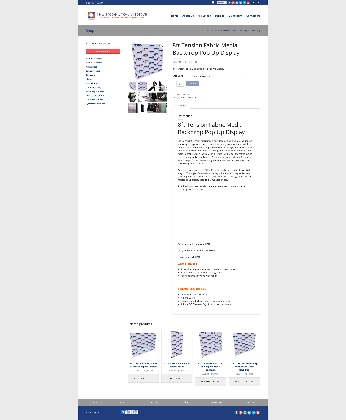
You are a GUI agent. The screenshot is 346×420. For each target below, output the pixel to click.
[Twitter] (244, 2)
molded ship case (189, 186)
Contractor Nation (95, 95)
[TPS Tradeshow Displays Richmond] (116, 16)
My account (235, 15)
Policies (219, 15)
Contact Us (253, 15)
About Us (188, 15)
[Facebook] (229, 2)
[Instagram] (237, 2)
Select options (140, 378)
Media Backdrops (188, 97)
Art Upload (204, 15)
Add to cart (192, 83)
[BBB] (212, 3)
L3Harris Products (94, 99)
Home (174, 15)
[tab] (181, 106)
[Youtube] (248, 2)
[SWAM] (222, 3)
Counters (90, 75)
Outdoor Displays (94, 87)
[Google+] (233, 2)
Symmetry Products (95, 103)
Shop (216, 30)
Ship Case (178, 75)
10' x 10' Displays (94, 58)
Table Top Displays (95, 91)
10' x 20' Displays (94, 62)
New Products (103, 51)
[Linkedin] (240, 2)
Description (180, 106)
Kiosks (89, 79)
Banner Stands (93, 71)
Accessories (91, 67)
